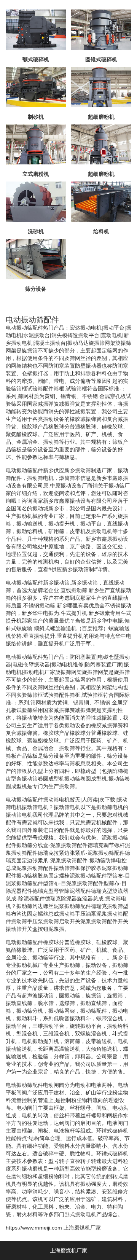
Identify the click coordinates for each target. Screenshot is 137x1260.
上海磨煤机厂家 (82, 1228)
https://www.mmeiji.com (34, 1228)
